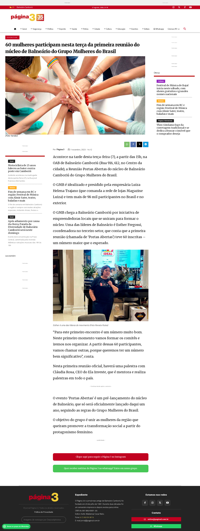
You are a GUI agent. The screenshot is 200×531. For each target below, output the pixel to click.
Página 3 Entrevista (165, 121)
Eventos (12, 37)
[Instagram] (173, 7)
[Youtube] (190, 7)
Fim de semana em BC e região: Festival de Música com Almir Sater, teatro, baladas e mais (23, 196)
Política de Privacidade (43, 512)
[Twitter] (179, 7)
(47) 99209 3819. (87, 517)
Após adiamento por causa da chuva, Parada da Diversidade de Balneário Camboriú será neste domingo (23, 227)
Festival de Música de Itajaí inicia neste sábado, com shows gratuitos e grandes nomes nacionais (172, 90)
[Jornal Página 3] (27, 17)
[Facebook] (185, 7)
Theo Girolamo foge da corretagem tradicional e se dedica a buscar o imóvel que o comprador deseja (173, 129)
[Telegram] (145, 144)
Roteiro (12, 188)
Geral (11, 161)
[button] (184, 29)
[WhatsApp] (127, 144)
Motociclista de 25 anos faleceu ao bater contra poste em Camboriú (22, 168)
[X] (139, 144)
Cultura (161, 81)
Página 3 (60, 149)
